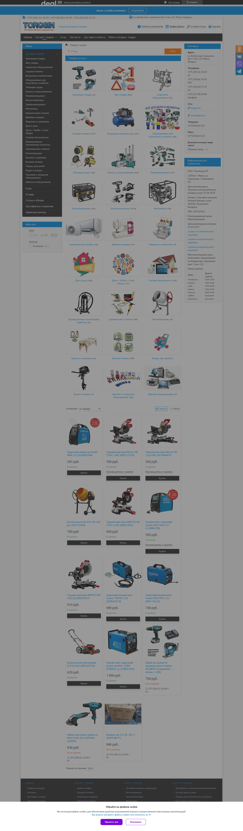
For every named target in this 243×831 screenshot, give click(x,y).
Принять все (111, 822)
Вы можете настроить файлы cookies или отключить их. (120, 815)
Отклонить (136, 822)
